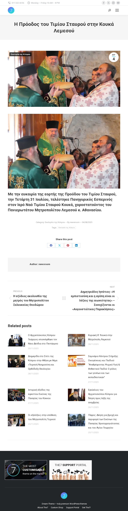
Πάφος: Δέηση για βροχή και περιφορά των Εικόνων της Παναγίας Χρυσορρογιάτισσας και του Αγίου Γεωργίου (103, 421)
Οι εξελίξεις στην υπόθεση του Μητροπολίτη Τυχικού (42, 417)
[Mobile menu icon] (117, 10)
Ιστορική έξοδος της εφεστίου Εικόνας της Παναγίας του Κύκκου (39, 394)
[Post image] (16, 340)
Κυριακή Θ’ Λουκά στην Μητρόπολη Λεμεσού (100, 337)
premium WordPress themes (74, 504)
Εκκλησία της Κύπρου (20, 54)
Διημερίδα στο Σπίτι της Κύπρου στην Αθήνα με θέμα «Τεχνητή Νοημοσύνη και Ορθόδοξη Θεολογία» (42, 362)
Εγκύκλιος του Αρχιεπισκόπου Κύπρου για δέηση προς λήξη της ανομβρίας (102, 396)
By (73, 222)
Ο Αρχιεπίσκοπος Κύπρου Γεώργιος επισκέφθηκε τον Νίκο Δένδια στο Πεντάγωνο (43, 339)
